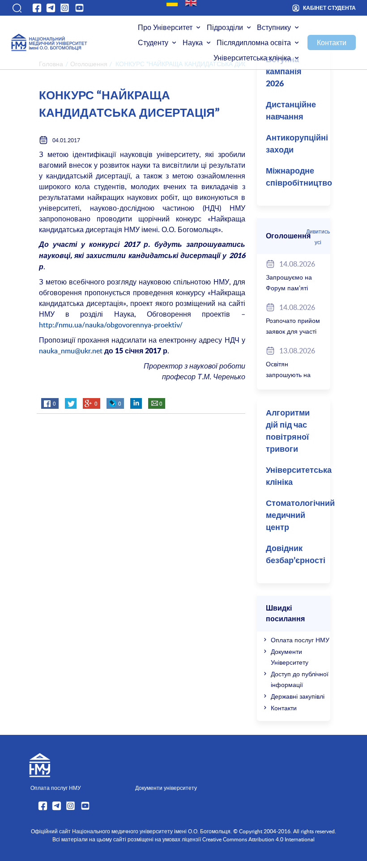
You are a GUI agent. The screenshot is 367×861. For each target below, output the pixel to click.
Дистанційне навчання (291, 111)
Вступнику (274, 27)
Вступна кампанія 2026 (284, 72)
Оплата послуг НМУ (300, 640)
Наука (193, 42)
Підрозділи (225, 27)
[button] (16, 8)
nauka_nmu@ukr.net (70, 351)
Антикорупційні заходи (297, 144)
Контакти (331, 42)
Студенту (153, 42)
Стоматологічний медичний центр (298, 516)
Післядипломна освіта (254, 42)
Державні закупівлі (297, 696)
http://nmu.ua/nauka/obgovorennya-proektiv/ (111, 325)
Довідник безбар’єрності (295, 555)
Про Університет (165, 27)
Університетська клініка (252, 58)
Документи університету (166, 787)
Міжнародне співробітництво (298, 177)
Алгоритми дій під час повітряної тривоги (288, 431)
